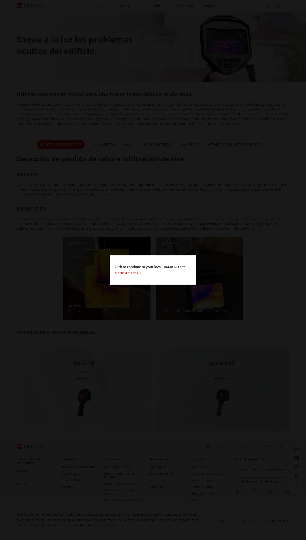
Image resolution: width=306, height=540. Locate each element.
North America (126, 273)
